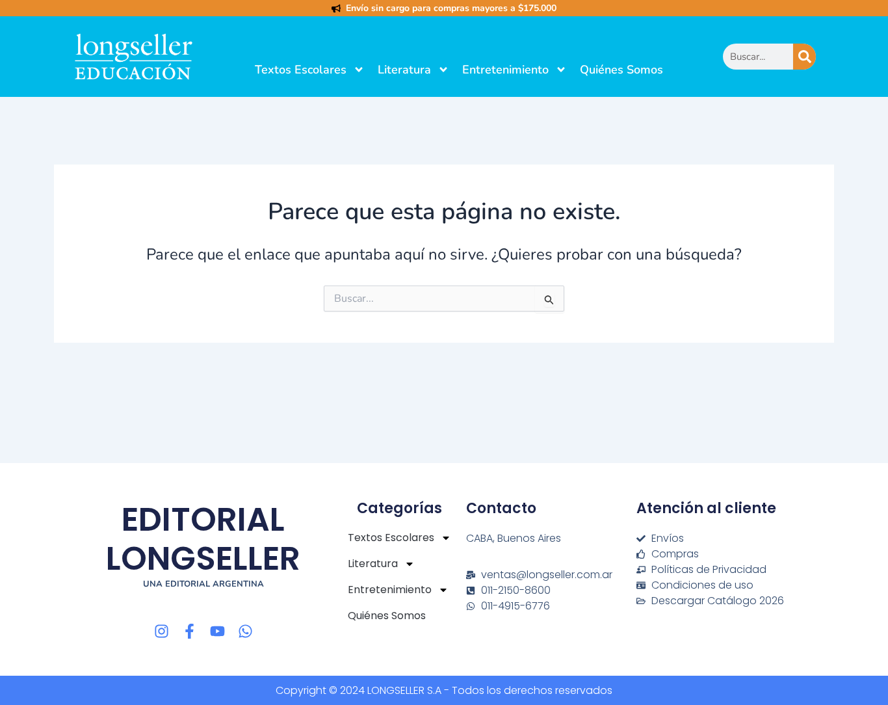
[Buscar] (804, 57)
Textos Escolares (300, 69)
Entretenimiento (505, 69)
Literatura (404, 69)
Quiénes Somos (621, 69)
